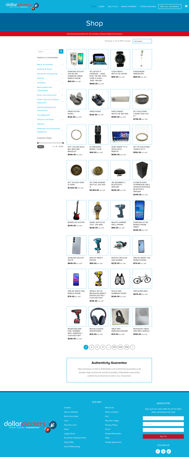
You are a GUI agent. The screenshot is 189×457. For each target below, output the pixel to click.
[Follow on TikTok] (169, 451)
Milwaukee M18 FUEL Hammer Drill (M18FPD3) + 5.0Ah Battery (75, 332)
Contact (67, 407)
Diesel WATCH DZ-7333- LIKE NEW (97, 223)
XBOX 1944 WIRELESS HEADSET (119, 330)
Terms (107, 429)
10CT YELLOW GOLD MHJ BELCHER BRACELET (76, 149)
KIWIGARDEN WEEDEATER (138, 72)
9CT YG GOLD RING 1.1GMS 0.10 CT (141, 148)
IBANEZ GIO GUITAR (76, 222)
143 (126, 347)
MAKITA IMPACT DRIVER (96, 259)
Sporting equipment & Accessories (46, 109)
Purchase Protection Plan (75, 438)
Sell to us (112, 6)
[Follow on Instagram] (163, 451)
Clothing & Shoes (44, 69)
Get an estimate (71, 412)
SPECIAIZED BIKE (140, 291)
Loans (101, 6)
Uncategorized (43, 115)
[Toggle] (62, 64)
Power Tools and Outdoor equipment (48, 101)
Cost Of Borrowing (72, 446)
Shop (93, 6)
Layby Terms (69, 433)
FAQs (107, 438)
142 (120, 347)
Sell (106, 416)
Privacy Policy (111, 425)
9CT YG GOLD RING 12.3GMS (76, 183)
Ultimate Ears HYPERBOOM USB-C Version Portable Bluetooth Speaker (141, 187)
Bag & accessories (45, 64)
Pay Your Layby (112, 420)
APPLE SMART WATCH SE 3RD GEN (119, 112)
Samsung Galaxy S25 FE (76, 259)
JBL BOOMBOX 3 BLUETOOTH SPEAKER (118, 184)
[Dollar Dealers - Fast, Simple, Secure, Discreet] (22, 6)
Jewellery (41, 82)
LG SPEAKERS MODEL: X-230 (96, 148)
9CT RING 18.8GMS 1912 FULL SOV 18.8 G (97, 184)
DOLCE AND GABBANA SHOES (118, 292)
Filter (40, 146)
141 (114, 347)
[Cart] (185, 6)
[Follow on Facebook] (158, 451)
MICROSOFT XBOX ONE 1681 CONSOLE (141, 330)
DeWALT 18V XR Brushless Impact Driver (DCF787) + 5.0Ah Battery (98, 294)
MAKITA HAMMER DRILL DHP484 (118, 223)
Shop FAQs (69, 442)
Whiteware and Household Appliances (48, 130)
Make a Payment (128, 6)
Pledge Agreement (113, 442)
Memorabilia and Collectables (44, 89)
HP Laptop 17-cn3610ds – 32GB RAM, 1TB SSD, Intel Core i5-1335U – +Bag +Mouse (98, 76)
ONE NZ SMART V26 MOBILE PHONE (141, 259)
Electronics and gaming (47, 73)
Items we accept (71, 416)
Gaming (40, 78)
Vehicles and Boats (45, 119)
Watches (40, 124)
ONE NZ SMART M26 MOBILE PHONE (76, 292)
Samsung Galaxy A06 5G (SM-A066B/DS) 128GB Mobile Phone (76, 74)
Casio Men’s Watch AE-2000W (119, 72)
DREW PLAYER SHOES (74, 112)
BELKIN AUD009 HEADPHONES (96, 330)
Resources (109, 407)
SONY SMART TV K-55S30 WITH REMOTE (119, 149)
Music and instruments (46, 95)
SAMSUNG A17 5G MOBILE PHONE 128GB (140, 224)
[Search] (61, 51)
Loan (66, 420)
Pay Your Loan (70, 425)
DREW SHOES (95, 111)
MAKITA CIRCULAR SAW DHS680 (119, 259)
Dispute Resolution (113, 433)
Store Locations (148, 6)
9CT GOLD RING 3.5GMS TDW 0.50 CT (141, 113)
